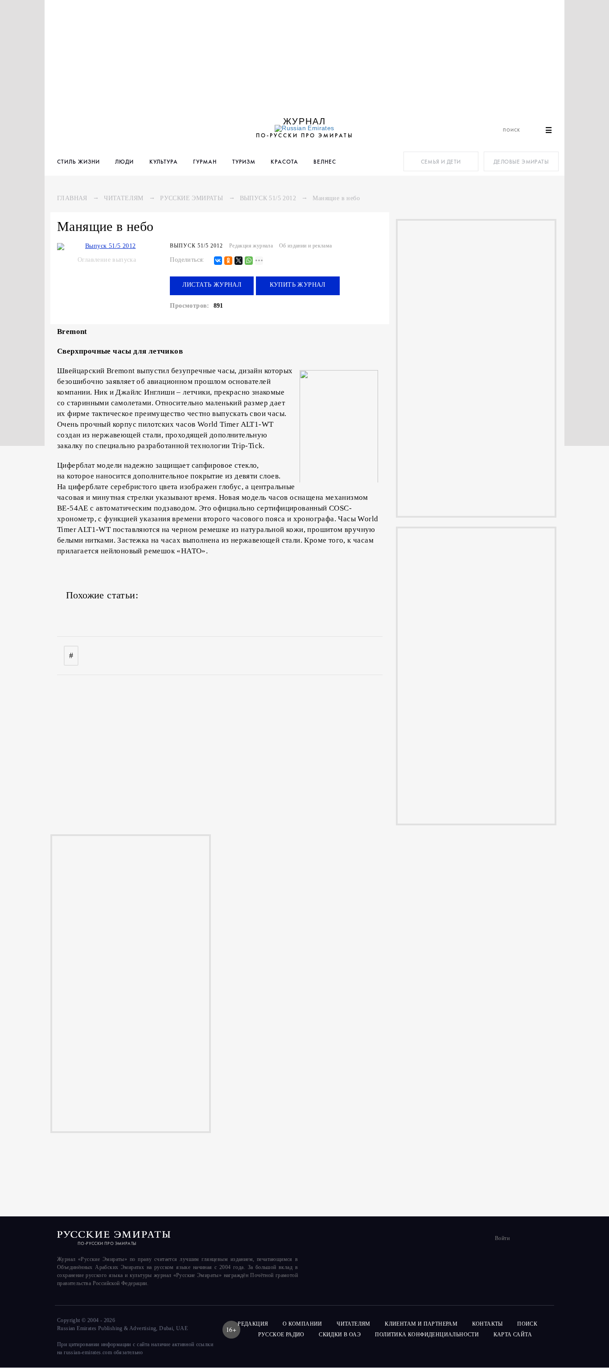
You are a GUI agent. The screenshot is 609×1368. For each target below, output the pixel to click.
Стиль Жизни (78, 161)
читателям (353, 1324)
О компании (302, 1324)
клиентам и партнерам (421, 1324)
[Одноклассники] (228, 261)
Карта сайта (513, 1334)
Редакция (253, 1324)
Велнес (324, 161)
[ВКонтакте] (218, 261)
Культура (163, 161)
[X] (239, 261)
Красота (284, 161)
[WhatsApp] (249, 261)
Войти (502, 1238)
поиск (528, 1324)
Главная (72, 198)
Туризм (243, 161)
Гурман (205, 161)
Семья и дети (441, 161)
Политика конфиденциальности (427, 1334)
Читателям (124, 198)
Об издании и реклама (305, 245)
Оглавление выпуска (107, 259)
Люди (124, 161)
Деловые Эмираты (521, 161)
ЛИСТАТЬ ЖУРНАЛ (212, 284)
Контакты (487, 1324)
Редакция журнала (251, 245)
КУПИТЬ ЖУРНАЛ (298, 284)
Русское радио (281, 1334)
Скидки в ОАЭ (340, 1334)
